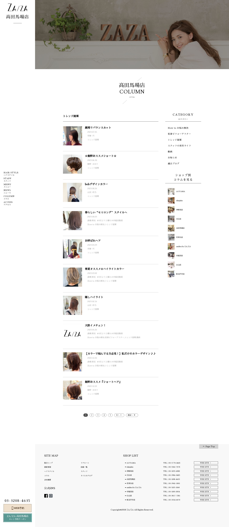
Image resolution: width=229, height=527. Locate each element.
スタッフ (84, 471)
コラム (46, 475)
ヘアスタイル (49, 471)
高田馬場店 (131, 479)
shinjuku (130, 467)
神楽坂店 (130, 471)
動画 (170, 152)
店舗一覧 (84, 467)
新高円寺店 (131, 500)
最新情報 (47, 467)
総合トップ (48, 463)
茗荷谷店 (130, 483)
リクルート (85, 463)
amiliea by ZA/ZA (134, 487)
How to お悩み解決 (178, 128)
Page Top (210, 447)
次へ (117, 415)
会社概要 (47, 480)
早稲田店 (130, 491)
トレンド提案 (175, 140)
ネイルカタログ (86, 475)
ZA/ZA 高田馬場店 (17, 517)
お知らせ (172, 158)
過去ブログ (173, 164)
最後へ (130, 415)
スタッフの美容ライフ (179, 146)
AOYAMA (131, 463)
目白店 (129, 475)
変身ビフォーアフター (179, 134)
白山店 (129, 495)
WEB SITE (204, 463)
